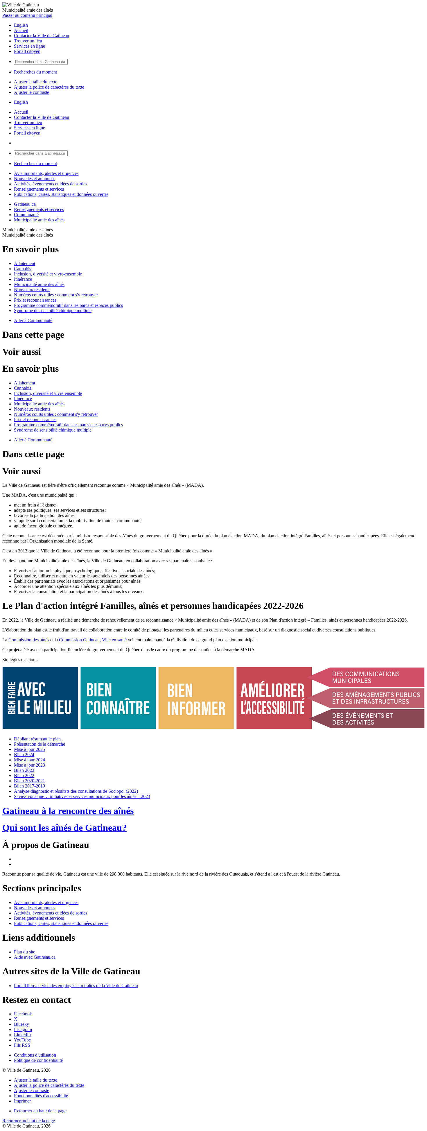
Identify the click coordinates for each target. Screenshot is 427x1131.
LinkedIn (22, 1034)
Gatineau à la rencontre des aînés (68, 811)
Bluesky (21, 1024)
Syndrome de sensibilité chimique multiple (53, 310)
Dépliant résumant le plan (37, 738)
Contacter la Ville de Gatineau (41, 35)
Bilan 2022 (24, 775)
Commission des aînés (28, 639)
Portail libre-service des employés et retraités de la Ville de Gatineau (76, 985)
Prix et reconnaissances (35, 300)
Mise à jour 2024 (29, 759)
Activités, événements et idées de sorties (50, 183)
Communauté (26, 214)
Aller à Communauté (33, 320)
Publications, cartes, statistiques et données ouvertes (61, 194)
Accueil (21, 30)
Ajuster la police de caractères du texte (49, 87)
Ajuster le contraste (31, 92)
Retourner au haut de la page (40, 1110)
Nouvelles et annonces (34, 178)
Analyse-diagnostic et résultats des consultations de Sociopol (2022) (76, 791)
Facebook (23, 1013)
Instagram (23, 1029)
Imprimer (22, 1100)
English (21, 25)
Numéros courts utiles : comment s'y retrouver (56, 294)
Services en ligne (29, 46)
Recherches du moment (35, 71)
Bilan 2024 (24, 754)
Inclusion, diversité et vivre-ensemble (48, 273)
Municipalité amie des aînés (39, 219)
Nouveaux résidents (32, 289)
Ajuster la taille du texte (35, 81)
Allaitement (24, 263)
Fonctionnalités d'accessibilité (41, 1095)
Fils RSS (22, 1045)
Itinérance (23, 279)
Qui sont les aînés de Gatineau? (64, 827)
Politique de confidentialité (38, 1060)
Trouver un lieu (28, 40)
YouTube (22, 1039)
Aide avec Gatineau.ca (34, 957)
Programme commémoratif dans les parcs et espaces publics (68, 305)
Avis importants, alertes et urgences (46, 173)
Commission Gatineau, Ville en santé (93, 639)
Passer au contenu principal (27, 15)
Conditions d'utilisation (35, 1055)
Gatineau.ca (25, 204)
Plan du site (24, 951)
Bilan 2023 (24, 770)
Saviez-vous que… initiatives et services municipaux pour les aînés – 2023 (82, 796)
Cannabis (22, 268)
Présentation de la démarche (39, 744)
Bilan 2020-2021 (29, 780)
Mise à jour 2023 (29, 765)
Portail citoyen (27, 51)
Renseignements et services (39, 189)
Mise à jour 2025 (29, 749)
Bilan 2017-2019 (29, 785)
